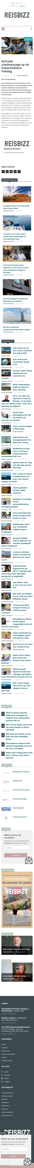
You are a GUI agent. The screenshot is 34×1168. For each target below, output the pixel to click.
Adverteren (4, 1048)
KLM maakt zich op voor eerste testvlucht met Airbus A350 (22, 350)
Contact (3, 1044)
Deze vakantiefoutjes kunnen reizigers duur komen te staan (22, 515)
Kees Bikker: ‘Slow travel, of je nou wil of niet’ (22, 585)
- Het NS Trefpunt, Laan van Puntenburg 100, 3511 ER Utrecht (16, 1029)
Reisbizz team (5, 1051)
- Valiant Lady (15, 1010)
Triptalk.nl (4, 1099)
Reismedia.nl (5, 1102)
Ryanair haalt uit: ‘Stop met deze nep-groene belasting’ (22, 465)
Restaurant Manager (20, 799)
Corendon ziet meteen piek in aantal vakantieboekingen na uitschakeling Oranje (14, 236)
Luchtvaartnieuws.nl (7, 1093)
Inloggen (22, 6)
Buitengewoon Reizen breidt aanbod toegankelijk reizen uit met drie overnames (19, 746)
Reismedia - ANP (6, 445)
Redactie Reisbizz (22, 75)
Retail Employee (18, 808)
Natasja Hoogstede (7, 470)
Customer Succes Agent (21, 790)
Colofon (3, 1057)
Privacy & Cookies (6, 1061)
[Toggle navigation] (3, 28)
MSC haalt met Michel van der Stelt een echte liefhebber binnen (23, 596)
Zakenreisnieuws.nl (7, 1096)
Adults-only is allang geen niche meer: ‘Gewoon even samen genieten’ (19, 755)
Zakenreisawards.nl (7, 1112)
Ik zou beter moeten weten (14, 976)
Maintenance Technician (21, 772)
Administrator (17, 781)
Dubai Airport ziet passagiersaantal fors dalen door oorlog (22, 440)
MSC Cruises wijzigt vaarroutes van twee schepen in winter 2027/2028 (19, 727)
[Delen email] (15, 172)
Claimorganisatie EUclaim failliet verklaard (20, 490)
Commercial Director (20, 817)
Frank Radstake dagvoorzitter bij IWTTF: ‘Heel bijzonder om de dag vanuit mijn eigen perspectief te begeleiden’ (16, 571)
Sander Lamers (5, 356)
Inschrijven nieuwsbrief (8, 1054)
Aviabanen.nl (5, 1106)
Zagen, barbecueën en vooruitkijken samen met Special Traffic (22, 635)
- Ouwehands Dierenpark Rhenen (13, 1019)
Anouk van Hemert (7, 381)
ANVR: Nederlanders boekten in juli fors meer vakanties (21, 387)
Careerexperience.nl (7, 1115)
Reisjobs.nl (4, 1109)
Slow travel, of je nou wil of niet (16, 949)
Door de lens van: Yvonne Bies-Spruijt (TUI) (21, 362)
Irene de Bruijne (6, 409)
